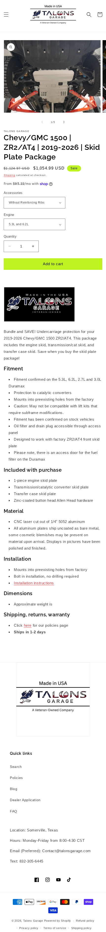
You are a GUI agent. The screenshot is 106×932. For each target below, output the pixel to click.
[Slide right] (63, 122)
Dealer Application (25, 800)
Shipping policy (81, 928)
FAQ (13, 811)
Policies (16, 778)
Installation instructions (34, 583)
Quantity (10, 236)
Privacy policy (28, 928)
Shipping (9, 175)
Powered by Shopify (57, 920)
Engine (9, 215)
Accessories (13, 193)
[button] (6, 14)
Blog (13, 789)
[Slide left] (42, 122)
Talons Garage (33, 920)
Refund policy (85, 920)
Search (16, 767)
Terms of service (54, 928)
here (28, 625)
